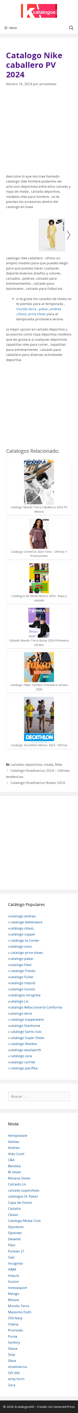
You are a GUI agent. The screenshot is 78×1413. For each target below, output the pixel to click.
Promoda (15, 1330)
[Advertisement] (39, 133)
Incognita (15, 1263)
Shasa (12, 1348)
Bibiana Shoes (19, 1178)
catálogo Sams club (25, 1031)
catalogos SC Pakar (23, 1196)
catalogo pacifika (24, 1068)
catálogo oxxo (21, 946)
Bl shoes (14, 1172)
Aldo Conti (16, 1154)
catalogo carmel (23, 1062)
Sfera (12, 1360)
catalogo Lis (19, 1001)
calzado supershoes (23, 1190)
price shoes (37, 314)
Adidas (13, 1141)
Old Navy (15, 1318)
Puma (12, 1336)
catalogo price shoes (26, 952)
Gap (11, 1257)
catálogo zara (21, 1056)
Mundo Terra (18, 1305)
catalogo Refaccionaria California (36, 1007)
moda (48, 764)
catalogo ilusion (22, 989)
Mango (13, 1293)
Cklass (13, 1214)
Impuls (13, 1275)
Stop (11, 1354)
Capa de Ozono (20, 1202)
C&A (11, 1159)
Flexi (11, 1245)
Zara (11, 1385)
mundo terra (26, 309)
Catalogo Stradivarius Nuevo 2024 (38, 782)
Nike (58, 764)
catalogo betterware (26, 922)
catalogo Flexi (21, 964)
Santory (14, 1342)
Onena (13, 1324)
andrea (55, 309)
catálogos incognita (25, 995)
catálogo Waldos (24, 1043)
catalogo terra (21, 1013)
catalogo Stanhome (25, 1025)
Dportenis (16, 1227)
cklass (22, 314)
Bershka (14, 1166)
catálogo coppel (22, 934)
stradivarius (17, 1366)
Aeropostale (17, 1135)
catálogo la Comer (25, 940)
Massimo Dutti (19, 1312)
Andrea (14, 1147)
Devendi (14, 1239)
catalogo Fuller (21, 977)
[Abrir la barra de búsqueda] (71, 28)
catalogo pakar (22, 958)
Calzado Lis (17, 1184)
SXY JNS (14, 1373)
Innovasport (17, 1287)
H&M (12, 1269)
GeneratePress (64, 1407)
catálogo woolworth (25, 1050)
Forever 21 (16, 1251)
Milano (13, 1300)
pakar (43, 309)
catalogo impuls (22, 983)
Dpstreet (15, 1232)
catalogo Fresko (22, 970)
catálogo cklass (22, 928)
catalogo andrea (23, 916)
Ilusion (13, 1281)
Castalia (14, 1208)
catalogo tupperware (27, 1019)
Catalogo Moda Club (24, 1220)
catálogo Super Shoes (27, 1037)
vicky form (16, 1378)
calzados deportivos (26, 764)
